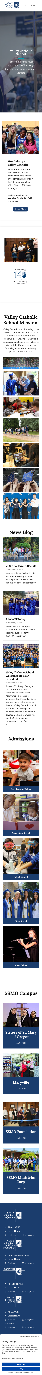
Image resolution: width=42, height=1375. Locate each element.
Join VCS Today (15, 619)
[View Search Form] (26, 6)
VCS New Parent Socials (21, 566)
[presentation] (21, 549)
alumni (9, 724)
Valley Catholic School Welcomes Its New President (20, 676)
